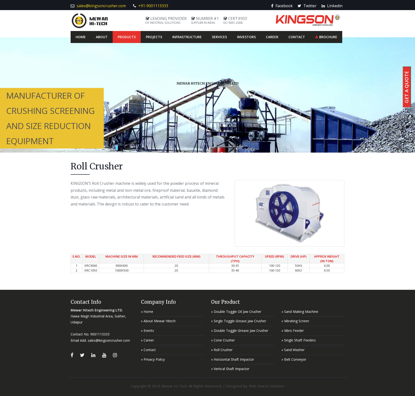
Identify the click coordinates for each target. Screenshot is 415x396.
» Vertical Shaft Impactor (230, 368)
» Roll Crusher (221, 349)
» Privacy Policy (153, 359)
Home (81, 37)
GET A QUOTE (406, 87)
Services (219, 37)
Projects (154, 37)
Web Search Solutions (266, 386)
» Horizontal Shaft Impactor (232, 359)
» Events (147, 330)
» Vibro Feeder (292, 330)
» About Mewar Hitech (158, 321)
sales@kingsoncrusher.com (109, 340)
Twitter (310, 5)
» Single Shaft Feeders (298, 340)
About (102, 37)
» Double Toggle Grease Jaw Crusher (239, 330)
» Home (147, 311)
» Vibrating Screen (295, 321)
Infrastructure (187, 37)
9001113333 (100, 334)
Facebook (285, 5)
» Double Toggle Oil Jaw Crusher (236, 311)
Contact (296, 37)
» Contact (148, 349)
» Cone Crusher (223, 340)
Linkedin (335, 5)
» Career (147, 340)
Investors (246, 37)
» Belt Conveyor (293, 359)
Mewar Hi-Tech (174, 386)
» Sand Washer (293, 349)
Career (272, 37)
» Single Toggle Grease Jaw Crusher (238, 321)
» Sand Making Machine (299, 311)
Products (127, 37)
